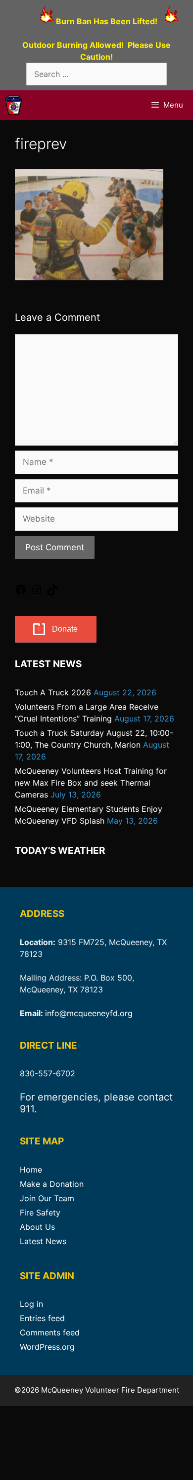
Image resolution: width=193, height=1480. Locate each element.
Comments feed (50, 1332)
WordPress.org (47, 1347)
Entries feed (42, 1318)
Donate (65, 629)
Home (31, 1170)
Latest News (43, 1241)
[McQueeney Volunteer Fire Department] (13, 105)
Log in (31, 1304)
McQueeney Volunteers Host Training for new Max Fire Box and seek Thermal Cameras (91, 782)
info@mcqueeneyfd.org (89, 1013)
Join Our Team (47, 1198)
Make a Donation (52, 1184)
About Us (37, 1227)
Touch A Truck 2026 (53, 692)
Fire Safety (40, 1212)
